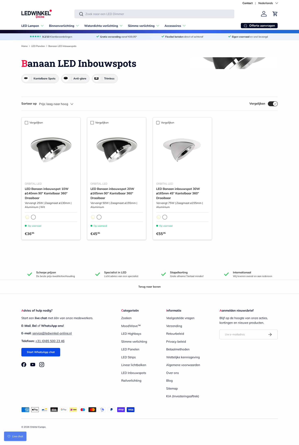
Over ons (172, 373)
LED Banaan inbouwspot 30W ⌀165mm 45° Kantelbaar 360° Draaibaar (178, 193)
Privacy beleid (176, 341)
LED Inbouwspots (133, 373)
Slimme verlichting (141, 26)
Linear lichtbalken (133, 365)
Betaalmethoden (178, 349)
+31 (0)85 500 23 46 (49, 341)
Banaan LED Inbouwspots (62, 46)
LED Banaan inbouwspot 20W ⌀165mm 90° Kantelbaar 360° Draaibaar (112, 193)
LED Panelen (38, 46)
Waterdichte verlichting (101, 26)
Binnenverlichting (61, 26)
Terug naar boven (149, 286)
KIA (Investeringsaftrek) (182, 396)
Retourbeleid (175, 334)
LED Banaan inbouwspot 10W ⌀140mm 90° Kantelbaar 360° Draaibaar (47, 193)
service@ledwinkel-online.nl (52, 333)
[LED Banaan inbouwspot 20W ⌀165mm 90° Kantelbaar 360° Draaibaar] (117, 152)
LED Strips (128, 357)
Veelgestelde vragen (180, 318)
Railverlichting (131, 380)
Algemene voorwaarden (183, 365)
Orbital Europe (38, 427)
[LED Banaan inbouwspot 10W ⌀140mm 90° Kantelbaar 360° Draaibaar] (51, 152)
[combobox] (154, 14)
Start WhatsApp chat (41, 352)
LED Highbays (131, 334)
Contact (247, 3)
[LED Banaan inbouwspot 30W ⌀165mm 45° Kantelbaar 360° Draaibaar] (182, 152)
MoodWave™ (131, 326)
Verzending (174, 326)
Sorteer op (29, 103)
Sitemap (172, 388)
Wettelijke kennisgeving (183, 357)
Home (24, 46)
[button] (275, 13)
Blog (169, 380)
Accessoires (173, 26)
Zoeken (126, 318)
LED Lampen (30, 26)
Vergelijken (257, 103)
